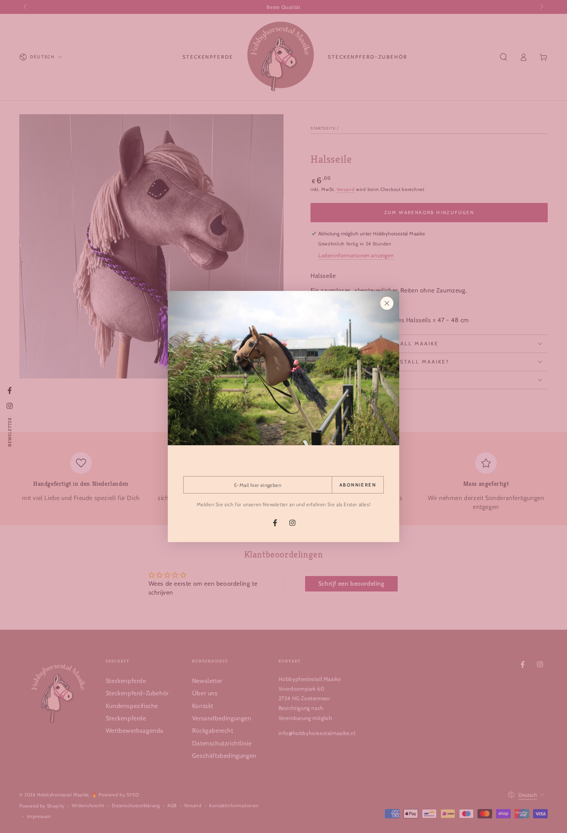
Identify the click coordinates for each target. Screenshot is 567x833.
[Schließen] (386, 303)
